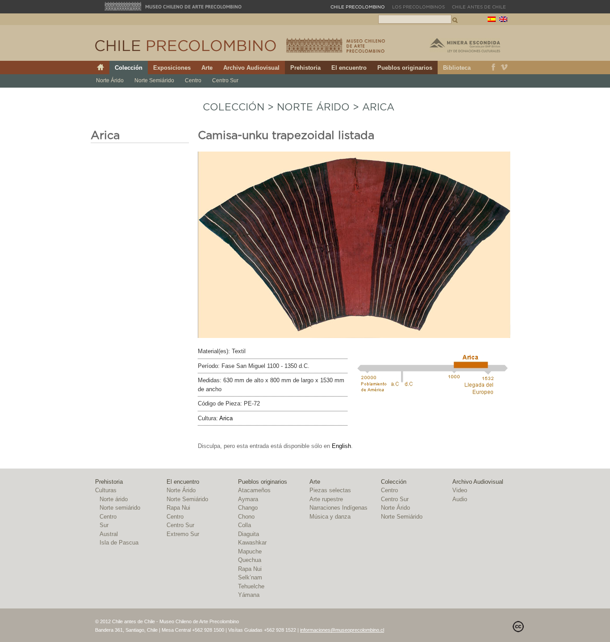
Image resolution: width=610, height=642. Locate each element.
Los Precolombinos (418, 7)
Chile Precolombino (186, 45)
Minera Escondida (465, 45)
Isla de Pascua (119, 542)
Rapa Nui (178, 507)
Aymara (248, 499)
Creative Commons (518, 626)
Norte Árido (110, 80)
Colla (244, 525)
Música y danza (330, 516)
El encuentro (349, 67)
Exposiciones (172, 67)
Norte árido (114, 499)
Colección (128, 67)
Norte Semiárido (154, 80)
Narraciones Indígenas (338, 507)
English (341, 446)
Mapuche (250, 551)
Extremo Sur (183, 534)
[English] (503, 20)
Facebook (493, 67)
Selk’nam (250, 577)
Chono (246, 516)
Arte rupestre (326, 499)
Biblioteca (457, 67)
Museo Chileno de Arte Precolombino (173, 6)
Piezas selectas (330, 490)
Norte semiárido (120, 507)
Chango (248, 507)
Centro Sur (225, 80)
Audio (459, 499)
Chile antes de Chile (479, 7)
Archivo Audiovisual (251, 67)
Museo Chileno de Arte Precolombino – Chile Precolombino (335, 45)
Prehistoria (305, 67)
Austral (109, 534)
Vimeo (504, 67)
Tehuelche (251, 586)
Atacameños (254, 490)
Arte (207, 67)
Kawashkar (252, 542)
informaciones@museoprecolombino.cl (342, 630)
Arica (378, 107)
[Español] (492, 20)
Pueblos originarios (404, 67)
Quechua (249, 560)
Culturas (106, 490)
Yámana (248, 594)
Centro (193, 80)
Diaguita (248, 534)
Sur (104, 525)
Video (459, 490)
